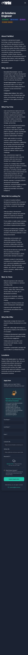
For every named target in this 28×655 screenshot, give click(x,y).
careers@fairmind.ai (14, 487)
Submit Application (14, 479)
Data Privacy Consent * (12, 470)
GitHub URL (6, 449)
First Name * (7, 419)
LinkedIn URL (7, 441)
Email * (5, 434)
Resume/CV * (7, 456)
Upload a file (10, 463)
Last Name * (7, 427)
